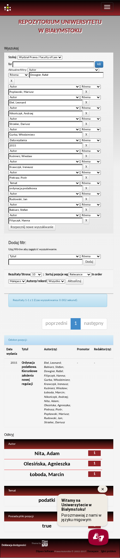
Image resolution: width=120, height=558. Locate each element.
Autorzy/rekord (37, 281)
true (47, 526)
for (10, 64)
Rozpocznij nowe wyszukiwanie (32, 227)
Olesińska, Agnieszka (47, 464)
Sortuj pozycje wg (56, 274)
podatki (47, 500)
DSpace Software (45, 551)
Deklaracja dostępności (14, 545)
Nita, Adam (47, 454)
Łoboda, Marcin (47, 474)
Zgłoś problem (108, 551)
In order (97, 274)
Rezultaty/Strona (19, 274)
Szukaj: (12, 57)
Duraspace (93, 551)
